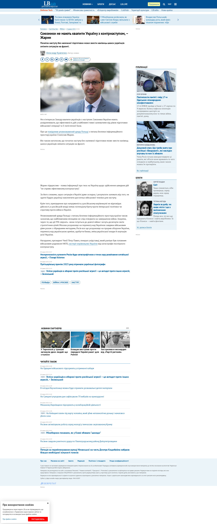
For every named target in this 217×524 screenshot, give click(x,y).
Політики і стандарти (97, 461)
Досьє (112, 4)
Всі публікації (143, 170)
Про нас (43, 461)
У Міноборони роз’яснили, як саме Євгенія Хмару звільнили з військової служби (115, 20)
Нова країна (166, 10)
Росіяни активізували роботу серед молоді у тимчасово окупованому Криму (76, 424)
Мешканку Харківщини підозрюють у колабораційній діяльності (70, 404)
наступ (75, 282)
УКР (169, 4)
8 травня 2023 (71, 29)
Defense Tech (46, 10)
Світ (155, 184)
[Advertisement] (85, 166)
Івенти (70, 461)
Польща (46, 282)
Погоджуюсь (37, 519)
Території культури (140, 10)
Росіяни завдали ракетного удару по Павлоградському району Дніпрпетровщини (78, 441)
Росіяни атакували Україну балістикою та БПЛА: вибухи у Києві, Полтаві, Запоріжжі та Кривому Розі (69, 21)
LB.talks (155, 10)
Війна (62, 29)
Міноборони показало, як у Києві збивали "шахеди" (71, 432)
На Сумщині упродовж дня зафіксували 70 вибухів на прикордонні (72, 396)
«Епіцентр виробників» (107, 10)
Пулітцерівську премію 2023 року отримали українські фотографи (72, 264)
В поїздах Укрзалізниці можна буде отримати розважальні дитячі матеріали (76, 388)
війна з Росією (60, 282)
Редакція (81, 461)
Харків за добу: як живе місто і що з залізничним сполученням (162, 208)
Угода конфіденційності (119, 461)
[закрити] (47, 503)
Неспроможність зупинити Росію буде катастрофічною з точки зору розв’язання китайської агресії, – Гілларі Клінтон (84, 256)
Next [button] (178, 19)
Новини (87, 4)
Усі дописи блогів (144, 227)
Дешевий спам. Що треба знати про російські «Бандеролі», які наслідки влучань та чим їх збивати (154, 150)
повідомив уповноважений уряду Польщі (68, 131)
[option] (63, 19)
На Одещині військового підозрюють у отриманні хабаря (67, 368)
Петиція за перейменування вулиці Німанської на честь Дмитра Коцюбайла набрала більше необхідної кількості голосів (85, 451)
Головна (43, 29)
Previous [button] (39, 19)
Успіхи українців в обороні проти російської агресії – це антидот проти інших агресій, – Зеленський (85, 272)
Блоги (101, 4)
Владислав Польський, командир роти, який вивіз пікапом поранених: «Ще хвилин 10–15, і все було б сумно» (158, 22)
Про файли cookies (10, 519)
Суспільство (53, 29)
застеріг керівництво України (83, 243)
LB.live (123, 4)
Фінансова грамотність (83, 10)
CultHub (125, 10)
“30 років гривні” (63, 10)
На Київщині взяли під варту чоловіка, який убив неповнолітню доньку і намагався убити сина (82, 414)
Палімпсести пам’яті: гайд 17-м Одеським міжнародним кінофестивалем (152, 100)
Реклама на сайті (57, 461)
